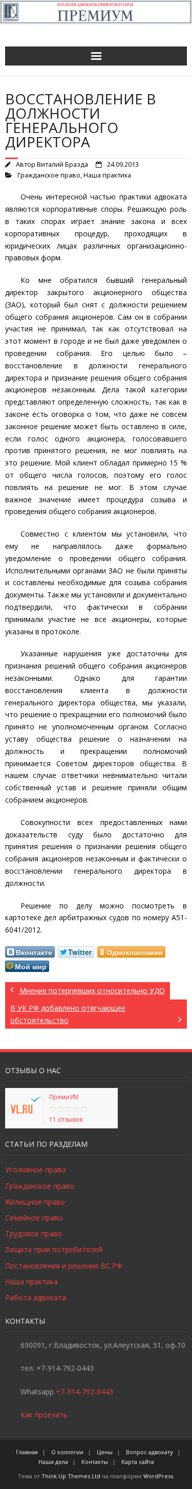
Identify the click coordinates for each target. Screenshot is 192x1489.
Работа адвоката (35, 1297)
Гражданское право (48, 175)
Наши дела (53, 1461)
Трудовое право (33, 1233)
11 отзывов (65, 1119)
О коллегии (67, 1452)
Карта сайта (137, 1461)
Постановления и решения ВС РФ (63, 1266)
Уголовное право (35, 1169)
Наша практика (107, 175)
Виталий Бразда (62, 164)
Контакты (94, 1461)
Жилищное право (35, 1202)
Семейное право (34, 1218)
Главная (27, 1452)
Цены (105, 1452)
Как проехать (44, 1414)
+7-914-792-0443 (84, 1391)
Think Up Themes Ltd (70, 1476)
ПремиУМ (63, 1097)
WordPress (158, 1476)
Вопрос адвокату (149, 1452)
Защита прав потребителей (53, 1249)
